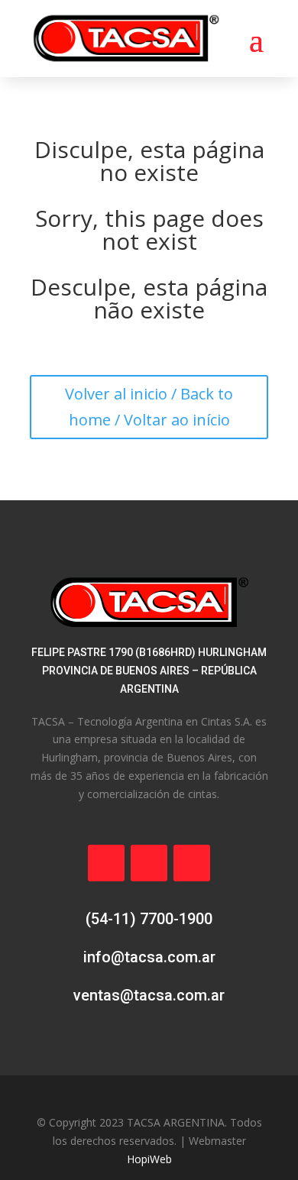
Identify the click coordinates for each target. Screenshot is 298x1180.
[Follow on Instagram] (149, 863)
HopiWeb (149, 1159)
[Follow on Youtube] (191, 863)
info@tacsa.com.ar (149, 957)
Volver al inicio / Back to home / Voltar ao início (149, 406)
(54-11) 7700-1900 (149, 919)
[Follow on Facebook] (106, 863)
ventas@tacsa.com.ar (149, 995)
